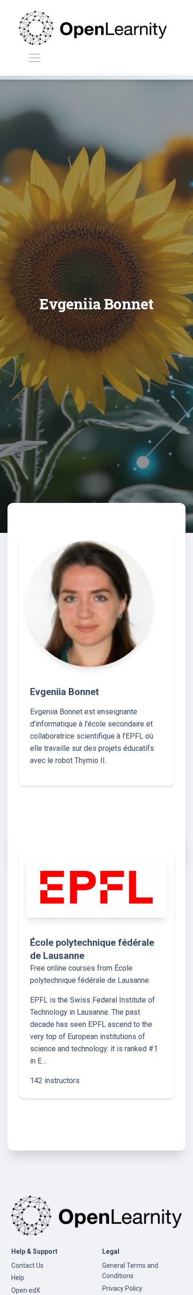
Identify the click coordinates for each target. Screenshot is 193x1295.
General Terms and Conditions (130, 1271)
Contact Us (27, 1265)
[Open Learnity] (93, 27)
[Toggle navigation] (34, 58)
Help (17, 1277)
